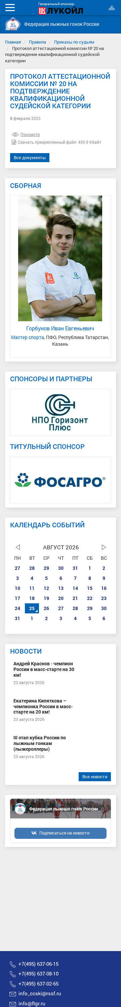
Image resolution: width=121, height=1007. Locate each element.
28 (32, 568)
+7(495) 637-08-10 (38, 973)
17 (17, 598)
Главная (13, 42)
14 (75, 588)
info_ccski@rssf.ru (39, 993)
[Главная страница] (13, 23)
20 (61, 598)
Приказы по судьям (74, 42)
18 (32, 598)
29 (46, 568)
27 (17, 568)
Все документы (30, 157)
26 (46, 608)
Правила (37, 42)
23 (104, 598)
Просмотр (30, 134)
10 (17, 588)
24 (17, 608)
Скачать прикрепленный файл (47, 142)
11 (32, 588)
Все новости (94, 777)
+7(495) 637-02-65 (38, 983)
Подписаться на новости (64, 832)
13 (61, 588)
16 (104, 588)
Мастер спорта (27, 337)
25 (32, 608)
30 (61, 568)
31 (75, 568)
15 (89, 588)
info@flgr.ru (31, 1003)
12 (46, 588)
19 (46, 598)
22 (89, 598)
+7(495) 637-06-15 (38, 963)
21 (75, 598)
